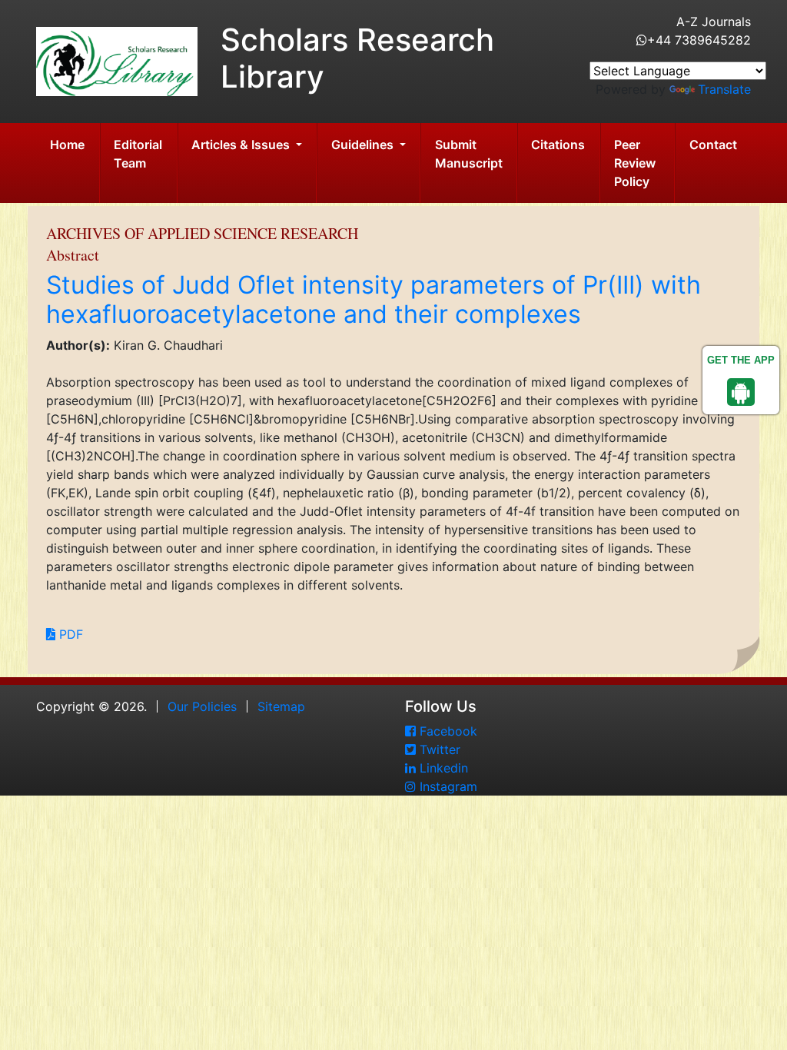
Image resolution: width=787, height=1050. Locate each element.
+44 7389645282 (699, 40)
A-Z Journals (713, 21)
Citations (558, 144)
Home (67, 144)
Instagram (446, 786)
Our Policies (202, 706)
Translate (724, 89)
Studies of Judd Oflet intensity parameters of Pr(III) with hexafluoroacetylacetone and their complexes (373, 299)
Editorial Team (138, 154)
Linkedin (442, 768)
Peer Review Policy (635, 163)
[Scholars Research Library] (117, 60)
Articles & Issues (242, 144)
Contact (713, 144)
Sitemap (281, 706)
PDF (69, 634)
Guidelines (364, 144)
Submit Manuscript (469, 154)
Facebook (446, 731)
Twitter (438, 749)
